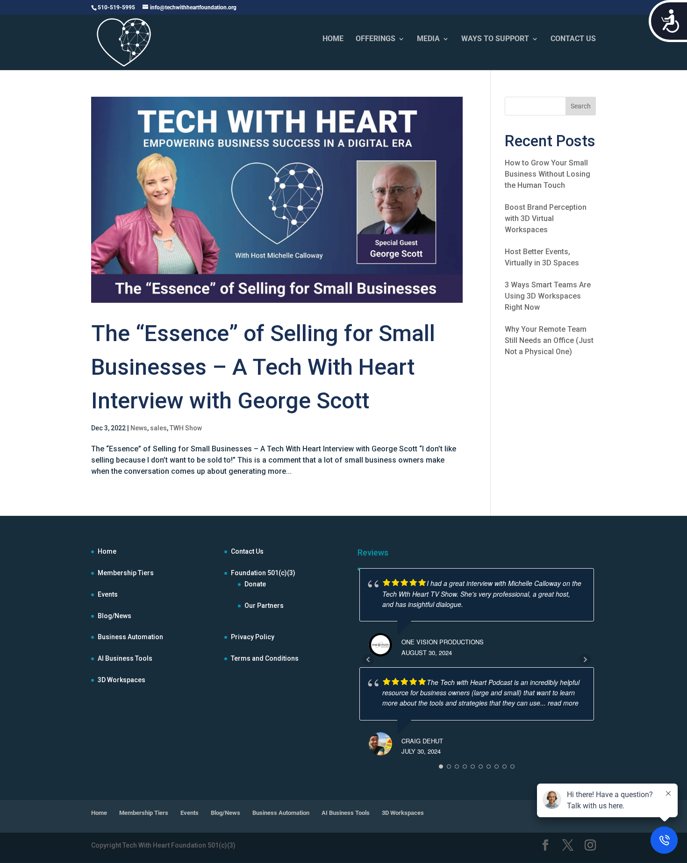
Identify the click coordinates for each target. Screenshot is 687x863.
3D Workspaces (121, 680)
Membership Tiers (126, 573)
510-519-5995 (116, 7)
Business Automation (130, 637)
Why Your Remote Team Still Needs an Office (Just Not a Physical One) (549, 340)
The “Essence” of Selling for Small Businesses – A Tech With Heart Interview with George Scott (263, 367)
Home (107, 551)
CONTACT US (573, 39)
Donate (255, 584)
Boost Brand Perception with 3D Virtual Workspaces (546, 218)
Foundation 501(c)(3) (263, 573)
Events (108, 594)
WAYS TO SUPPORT (495, 39)
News (138, 428)
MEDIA (428, 39)
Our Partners (264, 605)
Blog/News (114, 616)
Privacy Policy (252, 637)
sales (158, 428)
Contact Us (247, 551)
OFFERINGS (375, 39)
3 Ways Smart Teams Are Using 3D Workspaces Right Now (548, 296)
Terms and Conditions (265, 658)
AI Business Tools (125, 658)
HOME (333, 39)
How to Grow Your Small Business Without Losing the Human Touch (547, 174)
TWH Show (186, 428)
